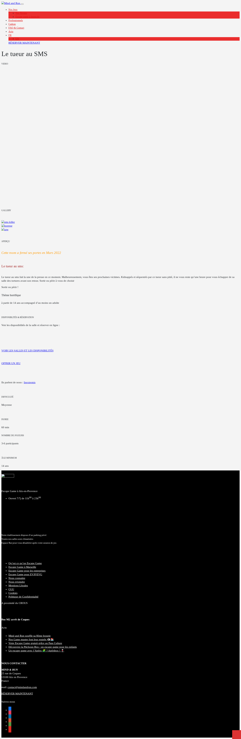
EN (17, 38)
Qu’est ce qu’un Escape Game (25, 563)
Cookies (12, 593)
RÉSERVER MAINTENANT (24, 42)
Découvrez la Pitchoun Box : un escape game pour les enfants (42, 646)
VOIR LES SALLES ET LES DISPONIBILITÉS (27, 350)
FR (9, 35)
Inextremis (29, 382)
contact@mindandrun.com (22, 687)
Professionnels (15, 20)
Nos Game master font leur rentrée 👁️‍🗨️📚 (31, 639)
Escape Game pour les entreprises (27, 570)
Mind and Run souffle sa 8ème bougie (29, 635)
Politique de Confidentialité (23, 596)
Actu (10, 31)
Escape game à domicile (28, 16)
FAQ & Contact (16, 28)
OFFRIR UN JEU (10, 363)
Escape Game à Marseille (22, 567)
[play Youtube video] (120, 137)
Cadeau (12, 24)
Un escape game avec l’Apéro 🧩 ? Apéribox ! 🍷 (36, 650)
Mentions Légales (18, 585)
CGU (11, 589)
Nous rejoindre (16, 581)
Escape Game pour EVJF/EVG (25, 574)
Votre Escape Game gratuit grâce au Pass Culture (35, 643)
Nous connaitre (16, 578)
